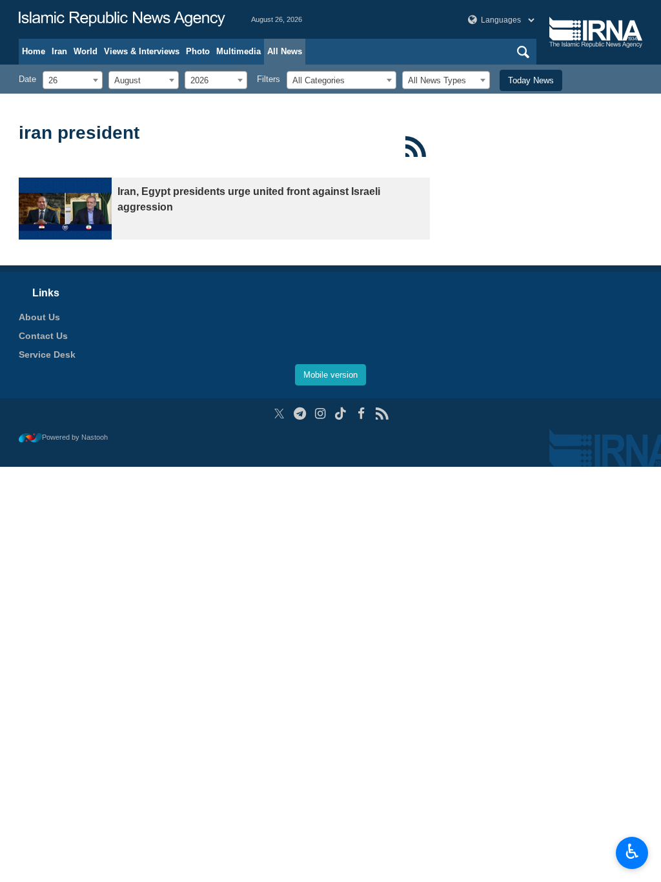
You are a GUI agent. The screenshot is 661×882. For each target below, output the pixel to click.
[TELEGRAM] (300, 413)
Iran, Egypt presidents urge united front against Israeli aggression (248, 199)
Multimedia (238, 51)
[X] (279, 413)
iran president (79, 133)
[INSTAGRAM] (320, 413)
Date (27, 79)
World (85, 51)
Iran (59, 51)
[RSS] (416, 146)
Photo (198, 51)
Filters (268, 79)
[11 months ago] (65, 209)
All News (284, 51)
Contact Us (43, 336)
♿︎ (632, 851)
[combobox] (73, 80)
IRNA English (122, 19)
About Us (39, 317)
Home (33, 51)
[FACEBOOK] (361, 413)
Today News (531, 80)
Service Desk (47, 354)
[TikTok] (341, 413)
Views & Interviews (141, 51)
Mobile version (330, 375)
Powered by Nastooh (75, 437)
